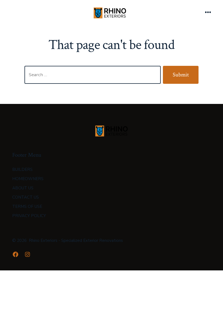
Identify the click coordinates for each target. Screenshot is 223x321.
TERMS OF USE (27, 206)
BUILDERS (22, 169)
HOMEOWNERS (28, 178)
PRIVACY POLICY (29, 215)
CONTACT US (25, 197)
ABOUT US (22, 188)
